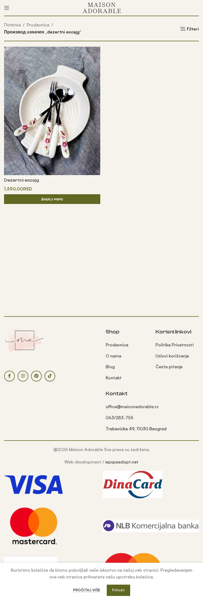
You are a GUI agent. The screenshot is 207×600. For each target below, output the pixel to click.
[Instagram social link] (23, 376)
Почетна (12, 25)
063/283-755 (119, 417)
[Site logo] (101, 7)
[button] (52, 199)
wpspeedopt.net (122, 462)
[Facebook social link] (9, 376)
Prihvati (118, 590)
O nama (113, 356)
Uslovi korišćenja (172, 356)
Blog (110, 366)
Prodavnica (38, 25)
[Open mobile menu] (6, 7)
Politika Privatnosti (175, 344)
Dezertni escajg (21, 180)
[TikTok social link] (49, 376)
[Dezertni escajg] (52, 111)
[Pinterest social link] (36, 376)
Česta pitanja (169, 366)
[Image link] (24, 339)
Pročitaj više (87, 590)
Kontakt (114, 377)
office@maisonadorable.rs (132, 406)
